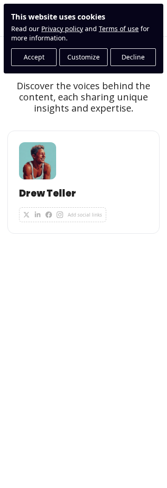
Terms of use (119, 28)
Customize (83, 57)
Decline (133, 57)
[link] (83, 182)
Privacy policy (62, 28)
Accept (34, 57)
